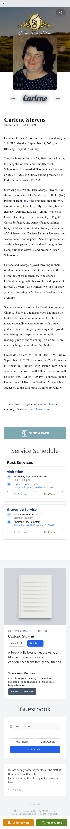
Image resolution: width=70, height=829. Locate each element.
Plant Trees (49, 494)
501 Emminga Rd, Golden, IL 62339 (34, 487)
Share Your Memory (22, 691)
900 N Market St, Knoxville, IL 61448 (34, 525)
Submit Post (35, 749)
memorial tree (45, 404)
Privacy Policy (25, 813)
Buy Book (35, 643)
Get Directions (21, 494)
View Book (16, 643)
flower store (42, 409)
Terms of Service (44, 813)
